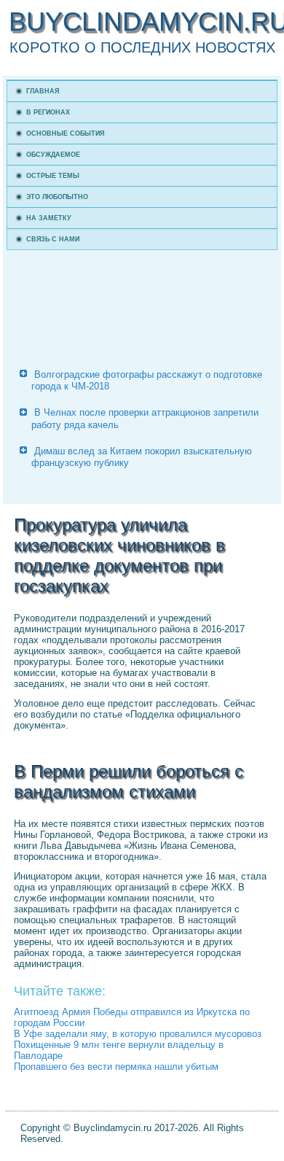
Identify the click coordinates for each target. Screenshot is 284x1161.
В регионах (48, 112)
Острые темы (52, 175)
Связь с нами (52, 239)
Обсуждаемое (53, 154)
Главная (42, 91)
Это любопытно (57, 197)
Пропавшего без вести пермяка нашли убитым (116, 1066)
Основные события (65, 133)
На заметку (48, 218)
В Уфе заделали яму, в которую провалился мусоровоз (137, 1033)
